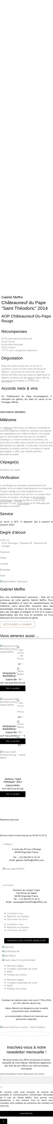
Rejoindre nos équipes (18, 916)
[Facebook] (4, 875)
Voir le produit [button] (13, 688)
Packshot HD (40, 543)
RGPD (10, 971)
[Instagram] (12, 875)
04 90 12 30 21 (39, 835)
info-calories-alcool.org (28, 1003)
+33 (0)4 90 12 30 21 (29, 899)
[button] (26, 550)
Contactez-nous (15, 913)
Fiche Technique (10, 543)
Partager (6, 546)
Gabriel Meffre (12, 297)
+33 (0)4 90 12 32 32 (29, 857)
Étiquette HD (26, 543)
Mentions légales (15, 965)
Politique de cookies (17, 974)
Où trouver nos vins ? (17, 919)
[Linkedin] (20, 875)
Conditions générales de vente (22, 968)
